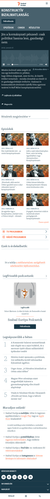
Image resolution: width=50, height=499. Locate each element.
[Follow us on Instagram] (14, 477)
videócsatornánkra (13, 451)
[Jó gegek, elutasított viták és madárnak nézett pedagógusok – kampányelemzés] (37, 200)
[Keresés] (39, 496)
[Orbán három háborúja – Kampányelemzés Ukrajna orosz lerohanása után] (37, 171)
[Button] (7, 105)
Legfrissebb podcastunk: (18, 276)
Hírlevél (11, 496)
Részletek (34, 28)
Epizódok (8, 28)
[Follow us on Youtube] (3, 477)
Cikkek (21, 28)
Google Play (26, 416)
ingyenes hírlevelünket (15, 440)
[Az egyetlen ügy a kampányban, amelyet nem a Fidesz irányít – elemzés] (12, 200)
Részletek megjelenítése (15, 116)
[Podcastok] (25, 496)
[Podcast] (25, 477)
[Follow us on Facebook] (9, 477)
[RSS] (20, 477)
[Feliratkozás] (30, 477)
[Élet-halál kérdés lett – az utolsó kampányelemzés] (12, 139)
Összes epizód (44, 222)
